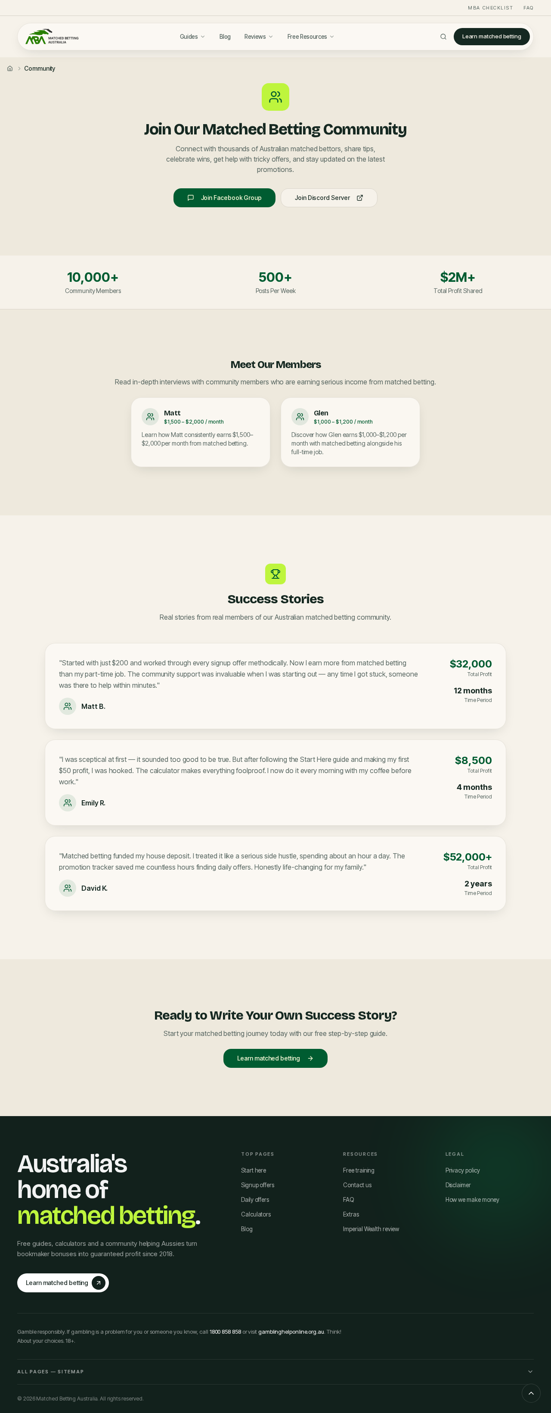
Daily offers (255, 1199)
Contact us (357, 1185)
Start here (253, 1170)
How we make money (473, 1199)
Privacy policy (463, 1170)
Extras (351, 1214)
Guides (189, 36)
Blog (225, 36)
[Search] (443, 36)
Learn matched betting (491, 36)
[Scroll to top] (531, 1393)
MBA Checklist (490, 8)
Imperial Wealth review (371, 1229)
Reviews (255, 36)
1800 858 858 (225, 1331)
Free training (359, 1170)
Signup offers (257, 1185)
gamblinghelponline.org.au (291, 1331)
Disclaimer (458, 1185)
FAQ (528, 8)
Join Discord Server (322, 197)
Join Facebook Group (231, 197)
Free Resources (307, 36)
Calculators (256, 1214)
